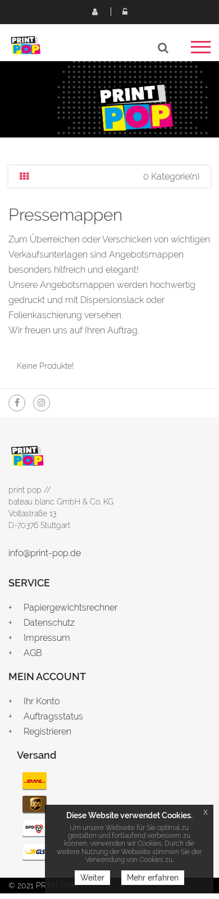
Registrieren (94, 11)
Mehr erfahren (153, 877)
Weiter (92, 877)
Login (125, 11)
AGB (33, 653)
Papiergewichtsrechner (70, 607)
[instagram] (41, 403)
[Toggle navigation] (201, 51)
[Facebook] (16, 403)
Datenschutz (49, 622)
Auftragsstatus (53, 716)
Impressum (47, 637)
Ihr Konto (42, 701)
